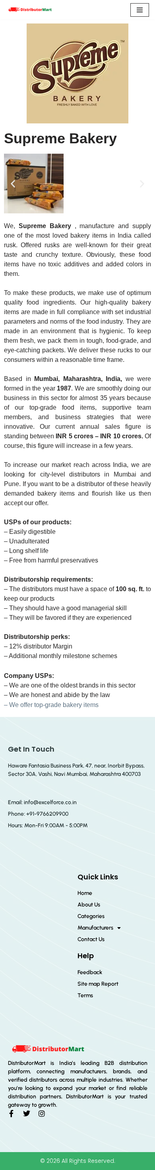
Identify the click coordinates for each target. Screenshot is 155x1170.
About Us (89, 904)
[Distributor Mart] (30, 10)
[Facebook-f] (11, 1113)
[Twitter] (26, 1113)
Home (85, 893)
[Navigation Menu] (139, 10)
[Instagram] (41, 1113)
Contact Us (91, 939)
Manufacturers (95, 927)
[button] (13, 184)
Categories (91, 916)
